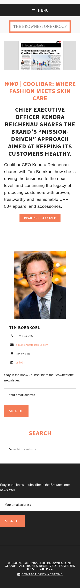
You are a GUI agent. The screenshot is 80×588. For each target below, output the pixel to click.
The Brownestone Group (40, 26)
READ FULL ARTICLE (40, 218)
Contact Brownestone (42, 574)
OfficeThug (42, 568)
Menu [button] (43, 10)
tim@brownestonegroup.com (32, 344)
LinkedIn (20, 362)
